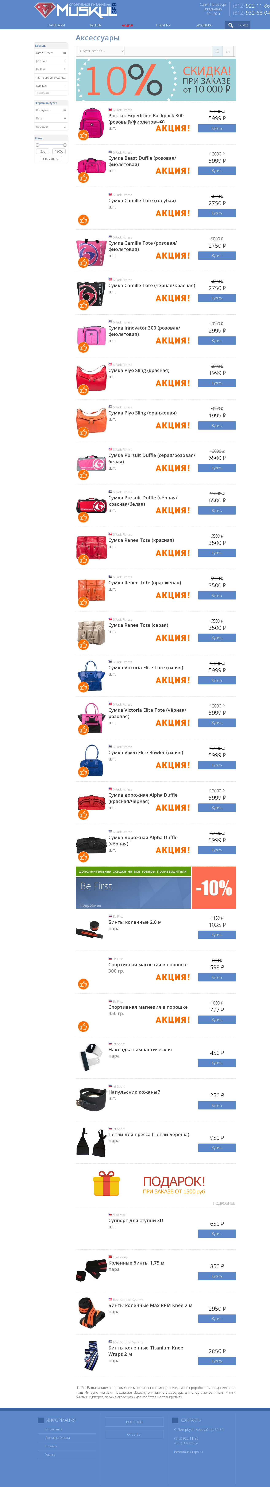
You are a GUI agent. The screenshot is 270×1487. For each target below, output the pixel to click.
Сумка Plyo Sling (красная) (138, 370)
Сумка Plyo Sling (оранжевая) (142, 412)
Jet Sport (119, 1044)
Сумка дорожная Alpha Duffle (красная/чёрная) (143, 798)
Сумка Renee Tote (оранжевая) (144, 582)
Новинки (51, 1446)
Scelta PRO (120, 1257)
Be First (118, 917)
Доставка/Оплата (57, 1438)
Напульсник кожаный (134, 1092)
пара (114, 928)
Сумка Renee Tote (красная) (141, 540)
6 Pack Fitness (122, 110)
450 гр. (116, 1013)
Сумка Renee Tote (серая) (138, 625)
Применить (51, 159)
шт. (112, 128)
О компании (53, 1429)
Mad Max (119, 1215)
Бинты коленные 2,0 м (135, 922)
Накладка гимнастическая (140, 1049)
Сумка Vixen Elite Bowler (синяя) (145, 752)
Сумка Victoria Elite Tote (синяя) (145, 667)
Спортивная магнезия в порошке (148, 964)
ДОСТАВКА (204, 25)
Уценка (50, 1455)
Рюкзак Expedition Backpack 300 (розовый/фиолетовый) (146, 118)
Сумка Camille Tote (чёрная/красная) (151, 285)
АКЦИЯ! (127, 25)
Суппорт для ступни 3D (135, 1220)
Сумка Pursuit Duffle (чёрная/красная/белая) (143, 500)
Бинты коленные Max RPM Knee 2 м (150, 1305)
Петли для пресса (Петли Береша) (148, 1134)
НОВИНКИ (163, 25)
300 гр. (116, 971)
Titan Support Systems (128, 1300)
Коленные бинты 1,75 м (136, 1262)
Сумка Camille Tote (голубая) (142, 200)
